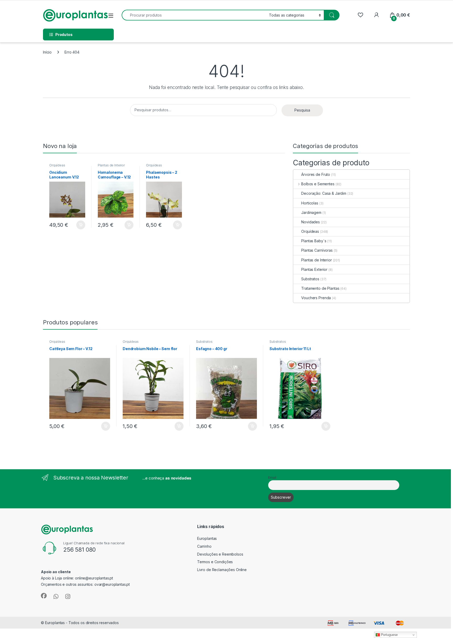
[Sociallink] (44, 596)
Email (272, 477)
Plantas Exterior (314, 269)
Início (47, 52)
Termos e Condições (215, 562)
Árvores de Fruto (315, 174)
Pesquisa (302, 110)
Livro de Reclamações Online (222, 569)
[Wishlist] (360, 15)
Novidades (310, 222)
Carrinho (204, 546)
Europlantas (207, 538)
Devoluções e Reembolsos (220, 554)
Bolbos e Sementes (317, 184)
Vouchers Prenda (316, 298)
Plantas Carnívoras (316, 250)
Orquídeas (57, 165)
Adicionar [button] (77, 224)
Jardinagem (311, 212)
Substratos (310, 279)
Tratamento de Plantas (320, 288)
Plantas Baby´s (313, 241)
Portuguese (389, 635)
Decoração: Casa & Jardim (323, 193)
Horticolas (309, 203)
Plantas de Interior (111, 165)
